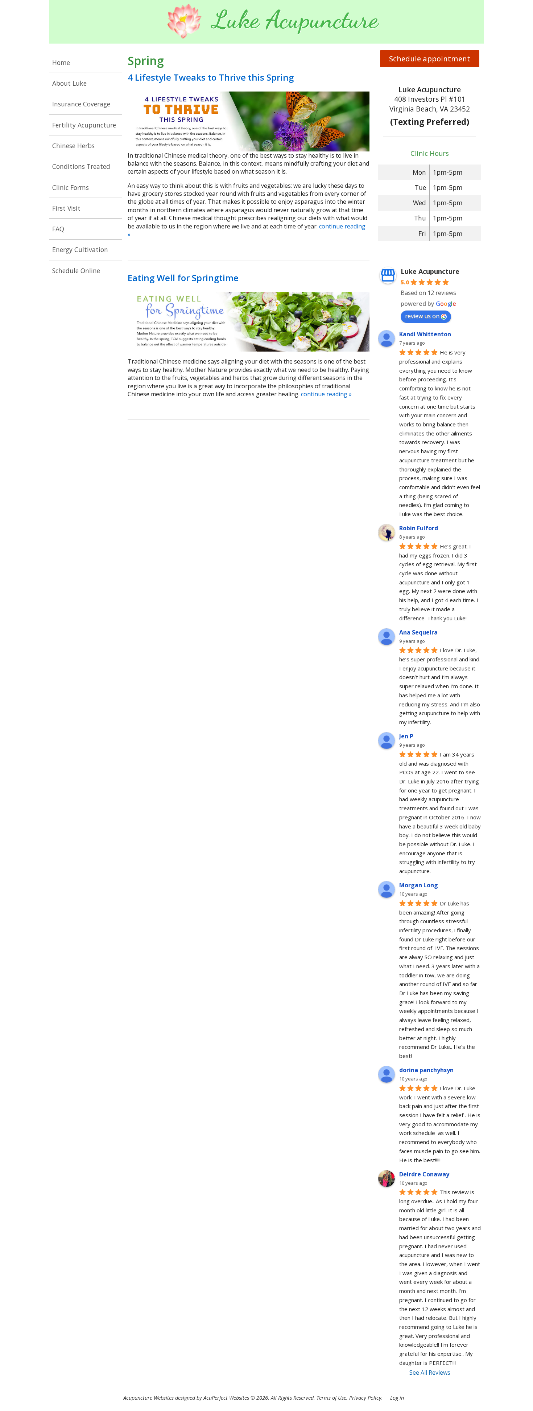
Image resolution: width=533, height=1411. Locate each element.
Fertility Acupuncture (84, 125)
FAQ (58, 228)
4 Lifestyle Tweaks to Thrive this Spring (211, 77)
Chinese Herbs (73, 145)
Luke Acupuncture (430, 271)
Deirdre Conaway (424, 1174)
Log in (397, 1397)
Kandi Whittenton (425, 334)
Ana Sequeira (418, 632)
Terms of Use (331, 1397)
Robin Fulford (418, 528)
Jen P (406, 736)
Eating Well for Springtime (183, 278)
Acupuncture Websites (148, 1397)
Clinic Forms (70, 187)
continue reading (326, 394)
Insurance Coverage (81, 104)
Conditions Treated (81, 166)
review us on (422, 316)
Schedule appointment (429, 59)
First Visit (66, 208)
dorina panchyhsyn (426, 1070)
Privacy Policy (365, 1397)
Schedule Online (76, 270)
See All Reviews (429, 1372)
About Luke (69, 83)
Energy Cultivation (80, 249)
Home (61, 62)
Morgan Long (418, 885)
